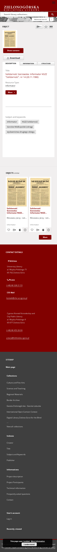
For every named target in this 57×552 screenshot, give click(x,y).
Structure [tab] (46, 64)
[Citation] (51, 27)
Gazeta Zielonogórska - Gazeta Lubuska (24, 406)
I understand (29, 544)
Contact (10, 500)
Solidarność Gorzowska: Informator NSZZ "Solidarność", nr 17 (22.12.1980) (16, 210)
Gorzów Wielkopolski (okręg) (20, 127)
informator (10, 85)
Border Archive (13, 400)
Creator (10, 442)
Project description (15, 476)
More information (38, 541)
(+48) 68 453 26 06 (14, 330)
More (45, 237)
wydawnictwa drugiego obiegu (21, 132)
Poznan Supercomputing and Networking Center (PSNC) (29, 547)
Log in (9, 519)
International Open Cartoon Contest (22, 412)
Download (14, 58)
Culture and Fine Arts (16, 382)
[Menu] (53, 2)
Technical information (16, 488)
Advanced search (40, 19)
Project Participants (15, 482)
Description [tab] (10, 64)
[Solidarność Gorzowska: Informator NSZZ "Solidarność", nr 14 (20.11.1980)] (10, 39)
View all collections (15, 426)
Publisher (11, 460)
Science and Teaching (16, 388)
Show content (13, 50)
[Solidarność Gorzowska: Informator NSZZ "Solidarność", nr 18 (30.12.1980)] (40, 192)
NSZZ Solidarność (30, 121)
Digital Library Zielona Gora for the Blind (24, 417)
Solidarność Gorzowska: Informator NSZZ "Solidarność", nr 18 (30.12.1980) (39, 210)
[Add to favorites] (46, 27)
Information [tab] (28, 64)
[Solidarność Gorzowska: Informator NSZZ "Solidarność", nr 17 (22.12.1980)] (17, 192)
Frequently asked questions (18, 494)
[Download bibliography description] (14, 230)
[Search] (52, 14)
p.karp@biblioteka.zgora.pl (17, 338)
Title (8, 448)
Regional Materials (15, 394)
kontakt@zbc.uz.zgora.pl (16, 298)
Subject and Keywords (16, 454)
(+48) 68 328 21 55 (14, 285)
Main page (10, 367)
